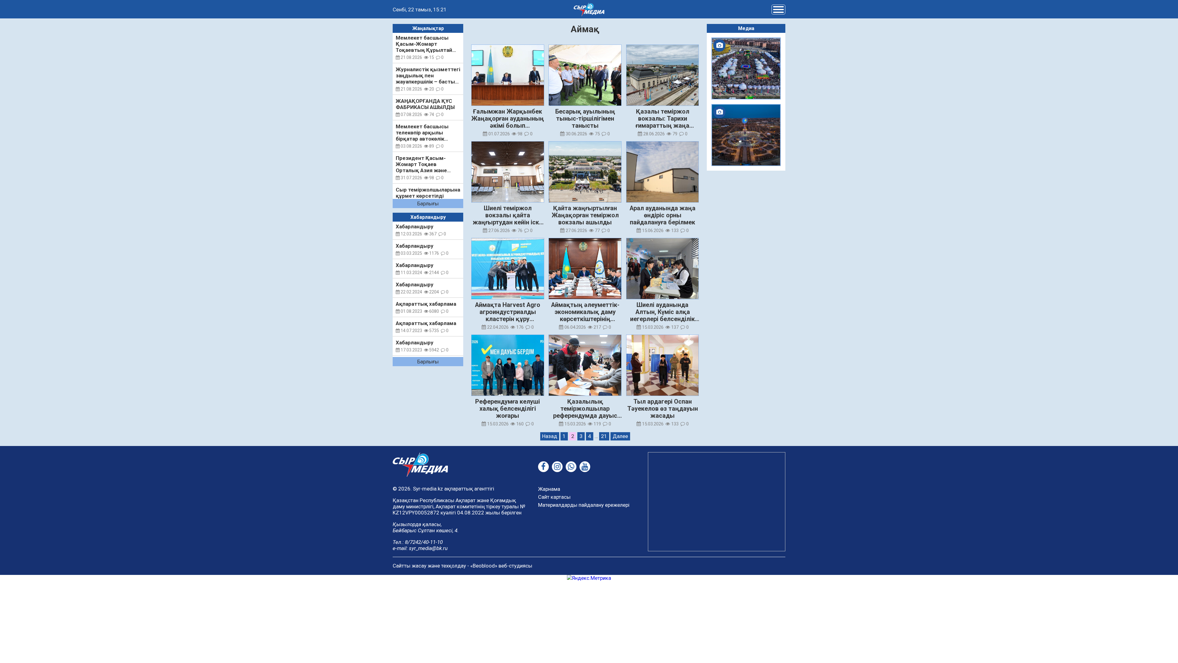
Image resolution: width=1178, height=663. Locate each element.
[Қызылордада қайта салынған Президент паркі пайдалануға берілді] (746, 135)
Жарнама (549, 489)
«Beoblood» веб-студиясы (501, 566)
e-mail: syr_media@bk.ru (420, 548)
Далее (620, 436)
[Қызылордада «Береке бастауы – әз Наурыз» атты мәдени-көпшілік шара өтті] (746, 68)
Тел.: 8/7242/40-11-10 (418, 542)
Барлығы (428, 203)
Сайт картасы (554, 497)
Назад (549, 436)
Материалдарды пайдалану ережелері (583, 505)
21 (604, 436)
